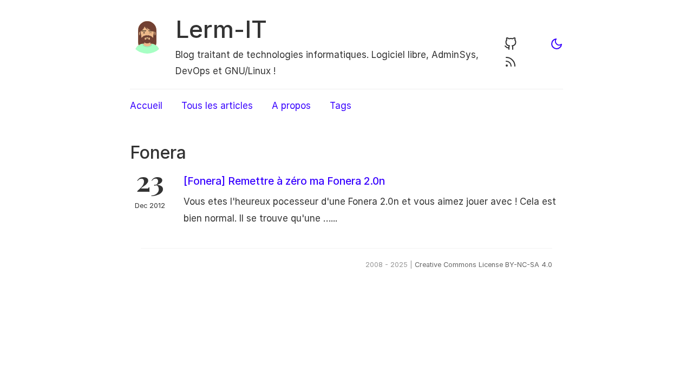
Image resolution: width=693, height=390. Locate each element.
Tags (340, 105)
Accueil (146, 105)
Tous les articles (217, 105)
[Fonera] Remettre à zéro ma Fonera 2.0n (284, 180)
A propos (291, 105)
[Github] (510, 47)
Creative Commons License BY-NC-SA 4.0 (483, 265)
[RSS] (510, 65)
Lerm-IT (221, 29)
